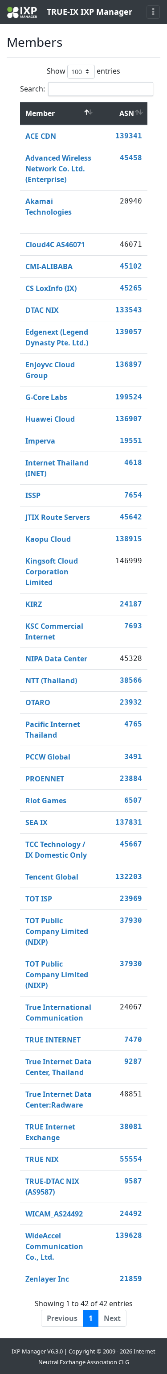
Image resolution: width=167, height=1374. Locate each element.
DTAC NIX (42, 310)
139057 (128, 332)
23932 (131, 702)
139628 (128, 1235)
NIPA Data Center (56, 659)
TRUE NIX (42, 1159)
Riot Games (45, 800)
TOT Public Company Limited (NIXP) (56, 931)
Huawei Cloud (50, 419)
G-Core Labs (46, 397)
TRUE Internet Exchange (50, 1132)
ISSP (33, 495)
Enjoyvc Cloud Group (50, 370)
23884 (131, 778)
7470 (133, 1039)
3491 (133, 756)
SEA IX (36, 822)
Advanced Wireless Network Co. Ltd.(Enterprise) (58, 168)
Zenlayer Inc (47, 1279)
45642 (131, 517)
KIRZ (33, 604)
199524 (128, 397)
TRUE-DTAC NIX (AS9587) (52, 1186)
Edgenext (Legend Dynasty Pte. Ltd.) (56, 337)
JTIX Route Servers (57, 517)
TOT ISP (38, 899)
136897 (128, 364)
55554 (131, 1159)
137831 (128, 822)
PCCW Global (47, 757)
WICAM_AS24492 (54, 1214)
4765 (133, 724)
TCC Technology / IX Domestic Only (56, 849)
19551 (131, 440)
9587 (133, 1181)
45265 (131, 288)
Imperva (40, 441)
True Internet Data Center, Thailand (58, 1067)
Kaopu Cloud (48, 539)
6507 (133, 800)
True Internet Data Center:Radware (58, 1099)
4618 (133, 462)
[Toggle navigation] (153, 12)
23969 (131, 898)
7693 (133, 626)
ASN (126, 113)
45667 (131, 844)
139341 (128, 136)
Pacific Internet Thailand (52, 729)
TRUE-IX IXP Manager (88, 11)
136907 (128, 419)
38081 (131, 1126)
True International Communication (58, 1012)
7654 (133, 495)
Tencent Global (51, 877)
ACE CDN (40, 136)
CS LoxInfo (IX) (51, 288)
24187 (131, 604)
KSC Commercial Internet (54, 631)
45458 (131, 158)
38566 (131, 680)
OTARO (37, 702)
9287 (133, 1061)
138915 (128, 539)
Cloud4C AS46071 (55, 244)
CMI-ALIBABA (49, 266)
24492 (131, 1213)
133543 (128, 310)
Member (40, 113)
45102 (131, 266)
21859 (131, 1278)
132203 (128, 876)
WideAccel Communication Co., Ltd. (54, 1246)
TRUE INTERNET (53, 1040)
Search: (32, 89)
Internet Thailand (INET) (57, 468)
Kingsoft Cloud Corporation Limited (51, 571)
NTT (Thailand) (51, 680)
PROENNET (44, 779)
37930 (131, 920)
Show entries (83, 70)
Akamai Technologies (48, 206)
